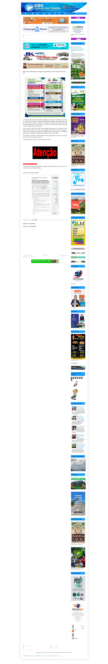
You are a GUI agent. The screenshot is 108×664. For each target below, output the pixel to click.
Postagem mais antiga (63, 255)
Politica (52, 13)
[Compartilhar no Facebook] (35, 220)
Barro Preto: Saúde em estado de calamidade (81, 426)
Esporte (46, 13)
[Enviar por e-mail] (32, 220)
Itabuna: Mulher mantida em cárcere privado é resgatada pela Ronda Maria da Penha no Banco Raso (81, 418)
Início (23, 13)
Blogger (71, 652)
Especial (62, 13)
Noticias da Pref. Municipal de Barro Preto (48, 655)
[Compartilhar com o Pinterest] (36, 220)
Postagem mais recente (27, 255)
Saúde (35, 13)
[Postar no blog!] (33, 220)
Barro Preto (29, 13)
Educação (41, 13)
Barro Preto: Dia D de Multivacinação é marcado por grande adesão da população (80, 408)
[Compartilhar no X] (34, 220)
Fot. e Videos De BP (70, 13)
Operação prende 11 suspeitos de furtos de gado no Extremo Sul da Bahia (80, 436)
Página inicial (45, 255)
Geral (57, 13)
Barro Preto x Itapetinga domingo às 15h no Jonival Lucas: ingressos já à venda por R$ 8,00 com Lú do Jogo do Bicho (78, 49)
